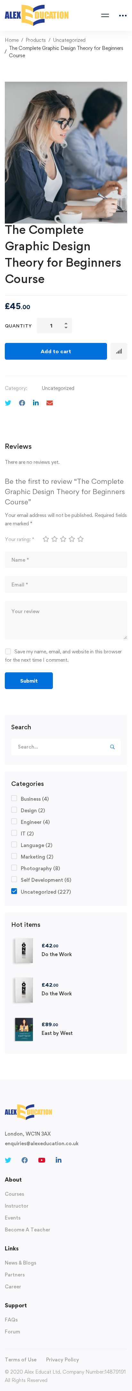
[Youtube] (42, 1160)
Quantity (18, 325)
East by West (57, 1033)
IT (27, 834)
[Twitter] (8, 403)
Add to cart (56, 351)
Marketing (37, 857)
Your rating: (19, 539)
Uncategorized (69, 40)
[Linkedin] (36, 403)
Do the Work (57, 954)
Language (36, 845)
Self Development (46, 880)
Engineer (35, 822)
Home (12, 40)
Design (33, 810)
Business (35, 799)
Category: (16, 388)
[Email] (49, 403)
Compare (119, 351)
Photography (40, 868)
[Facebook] (22, 403)
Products (36, 40)
